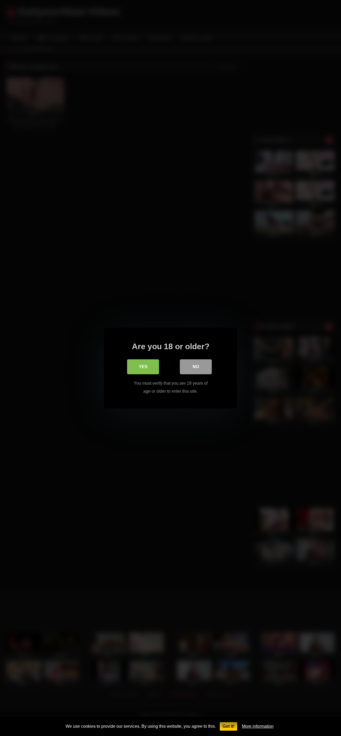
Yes (143, 366)
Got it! (228, 726)
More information (258, 726)
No (196, 366)
